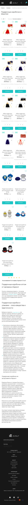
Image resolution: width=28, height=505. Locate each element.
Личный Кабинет (14, 462)
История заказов (14, 463)
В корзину (7, 54)
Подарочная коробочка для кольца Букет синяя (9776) (7, 190)
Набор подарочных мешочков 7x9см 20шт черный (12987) (20, 115)
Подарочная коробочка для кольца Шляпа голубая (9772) (20, 226)
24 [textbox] (3, 19)
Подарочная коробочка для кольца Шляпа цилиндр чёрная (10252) (7, 262)
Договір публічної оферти (14, 473)
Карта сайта (14, 467)
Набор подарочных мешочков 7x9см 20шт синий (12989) (20, 78)
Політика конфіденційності (14, 481)
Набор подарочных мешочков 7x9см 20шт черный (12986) (7, 115)
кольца (13, 312)
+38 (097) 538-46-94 (7, 442)
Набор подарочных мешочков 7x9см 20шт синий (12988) (7, 78)
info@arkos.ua (14, 456)
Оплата (14, 479)
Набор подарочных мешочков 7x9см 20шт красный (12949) (7, 41)
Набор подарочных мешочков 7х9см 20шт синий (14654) (7, 152)
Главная (3, 7)
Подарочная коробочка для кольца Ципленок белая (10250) (7, 226)
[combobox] (3, 18)
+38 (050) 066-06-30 (7, 445)
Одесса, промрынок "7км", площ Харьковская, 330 (14, 490)
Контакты (14, 484)
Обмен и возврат (14, 477)
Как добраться (14, 482)
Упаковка (8, 7)
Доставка (14, 475)
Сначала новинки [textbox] (17, 19)
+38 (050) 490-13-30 (7, 441)
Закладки (14, 465)
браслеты (18, 312)
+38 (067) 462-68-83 (7, 446)
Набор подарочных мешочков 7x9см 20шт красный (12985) (20, 41)
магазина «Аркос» (12, 294)
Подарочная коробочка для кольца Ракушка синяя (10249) (20, 190)
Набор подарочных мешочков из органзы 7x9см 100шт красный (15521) (20, 153)
